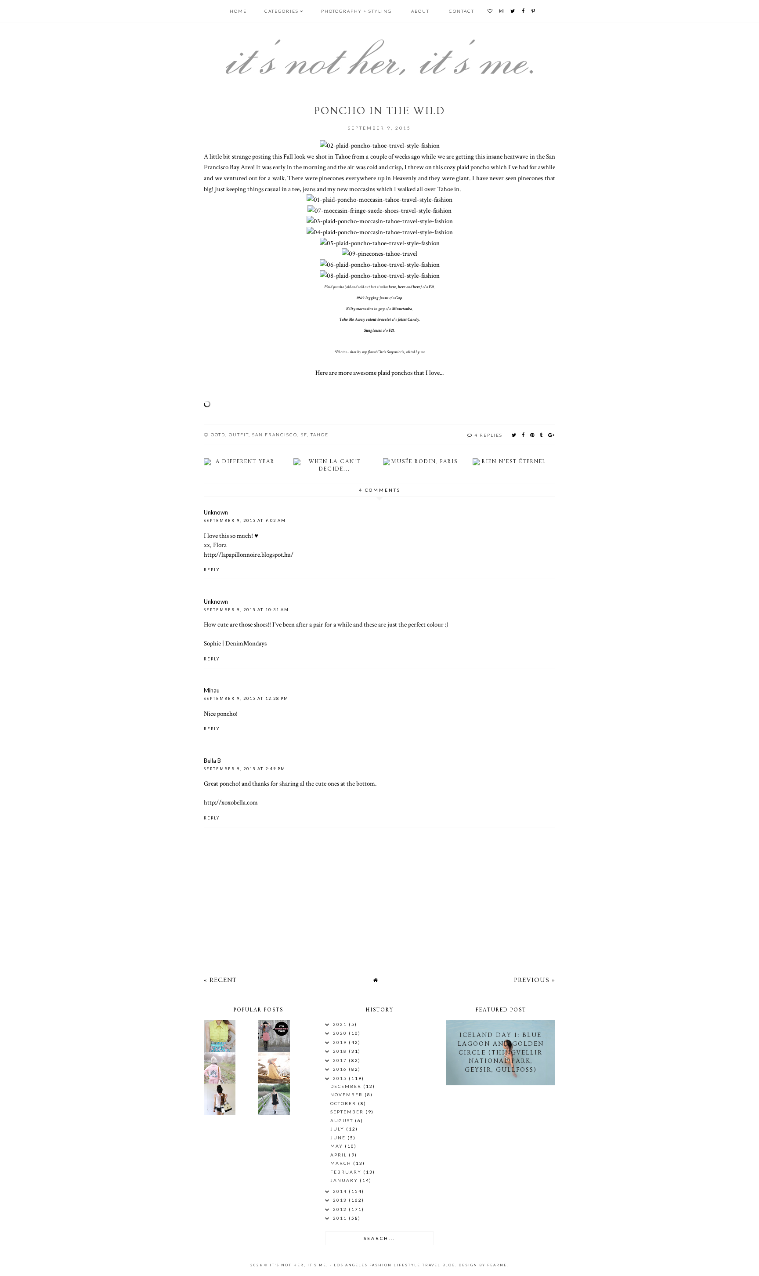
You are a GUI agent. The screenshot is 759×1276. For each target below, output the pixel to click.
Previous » (534, 980)
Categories (281, 11)
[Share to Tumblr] (541, 435)
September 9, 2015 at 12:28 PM (246, 698)
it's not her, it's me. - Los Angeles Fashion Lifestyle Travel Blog (362, 1265)
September (347, 1111)
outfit (239, 434)
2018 (341, 1051)
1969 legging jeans (372, 298)
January (345, 1180)
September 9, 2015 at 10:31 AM (246, 609)
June (338, 1137)
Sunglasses (373, 331)
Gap (398, 298)
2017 (341, 1060)
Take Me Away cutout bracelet (365, 320)
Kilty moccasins (359, 309)
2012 (341, 1209)
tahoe (320, 434)
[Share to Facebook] (523, 435)
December (346, 1086)
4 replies (488, 435)
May (337, 1146)
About (420, 11)
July (338, 1128)
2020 (341, 1033)
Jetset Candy (408, 320)
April (339, 1154)
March (341, 1163)
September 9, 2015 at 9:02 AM (245, 520)
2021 (341, 1024)
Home (238, 11)
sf (304, 434)
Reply (212, 569)
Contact (461, 11)
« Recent (220, 980)
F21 (431, 287)
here (392, 287)
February (346, 1171)
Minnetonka (402, 309)
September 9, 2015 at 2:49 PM (245, 768)
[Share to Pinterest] (532, 435)
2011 (341, 1218)
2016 (341, 1069)
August (342, 1120)
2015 (341, 1078)
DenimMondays (246, 643)
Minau (212, 690)
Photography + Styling (356, 11)
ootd (218, 434)
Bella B (212, 760)
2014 (341, 1191)
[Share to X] (514, 435)
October (344, 1103)
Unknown (216, 512)
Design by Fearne (483, 1265)
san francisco (274, 434)
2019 (341, 1042)
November (347, 1094)
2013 (341, 1200)
